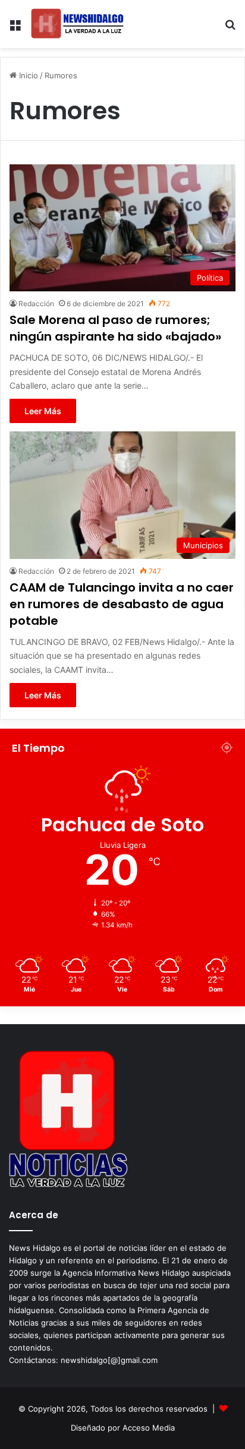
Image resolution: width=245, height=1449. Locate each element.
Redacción (36, 303)
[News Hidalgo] (77, 24)
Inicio (27, 75)
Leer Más (42, 411)
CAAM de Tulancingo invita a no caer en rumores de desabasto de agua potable (122, 604)
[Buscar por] (230, 28)
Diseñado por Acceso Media (123, 1427)
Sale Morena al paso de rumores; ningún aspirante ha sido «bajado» (115, 328)
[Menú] (15, 28)
